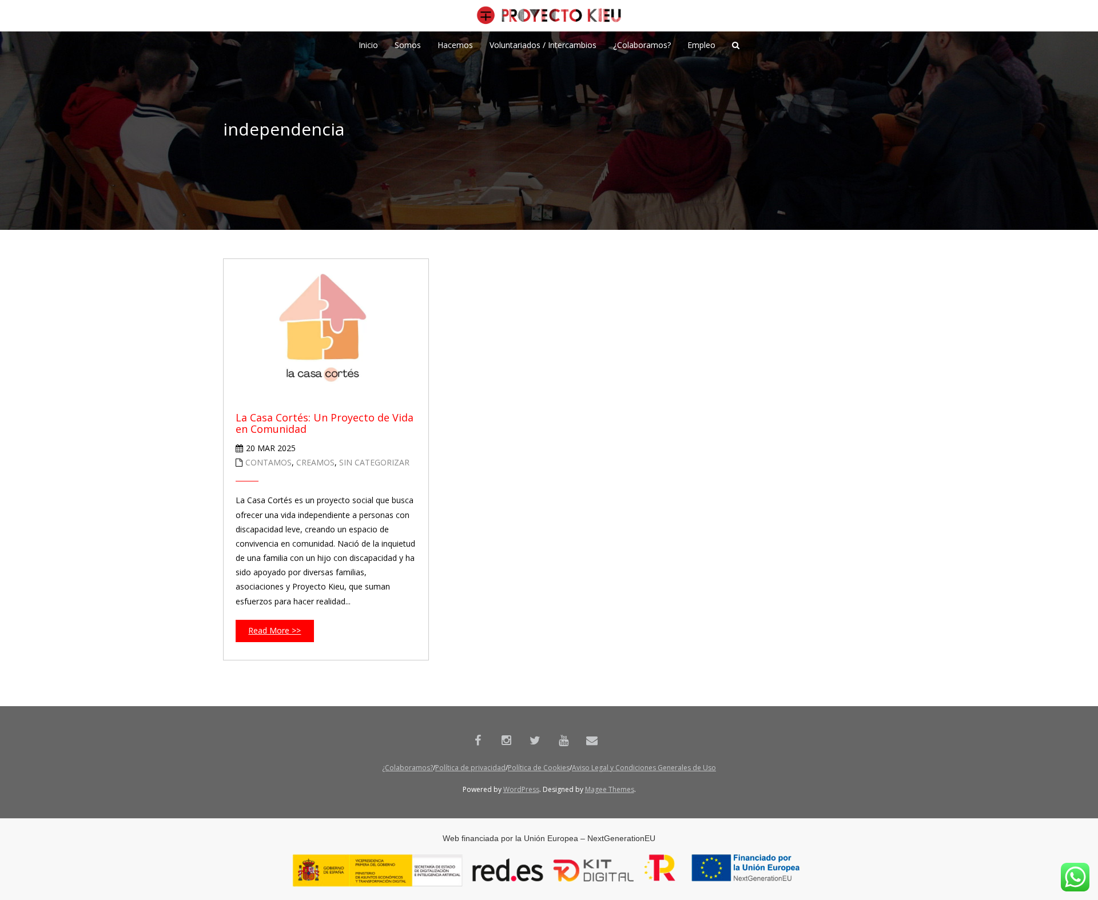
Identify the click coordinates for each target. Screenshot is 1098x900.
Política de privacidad (470, 767)
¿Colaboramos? (407, 767)
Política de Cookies (539, 767)
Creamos (315, 462)
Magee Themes (609, 789)
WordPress (521, 789)
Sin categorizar (374, 462)
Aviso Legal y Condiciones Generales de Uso (644, 767)
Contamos (268, 462)
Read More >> (274, 630)
